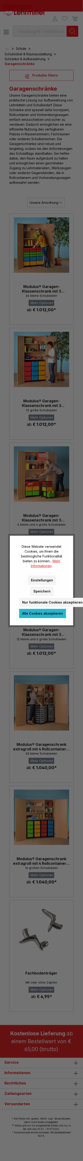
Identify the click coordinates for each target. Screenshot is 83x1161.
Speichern (41, 591)
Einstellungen (42, 580)
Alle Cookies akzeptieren (42, 613)
